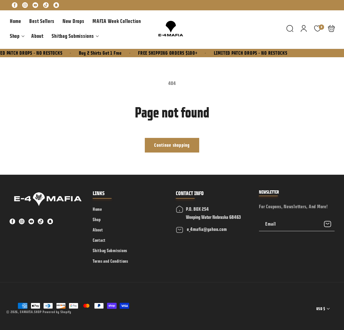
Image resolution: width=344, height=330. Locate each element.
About (98, 230)
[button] (16, 36)
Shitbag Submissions (110, 251)
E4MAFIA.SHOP (31, 312)
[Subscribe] (328, 224)
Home (97, 209)
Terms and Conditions (110, 261)
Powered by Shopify (57, 312)
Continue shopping (172, 145)
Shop (97, 220)
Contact (99, 240)
